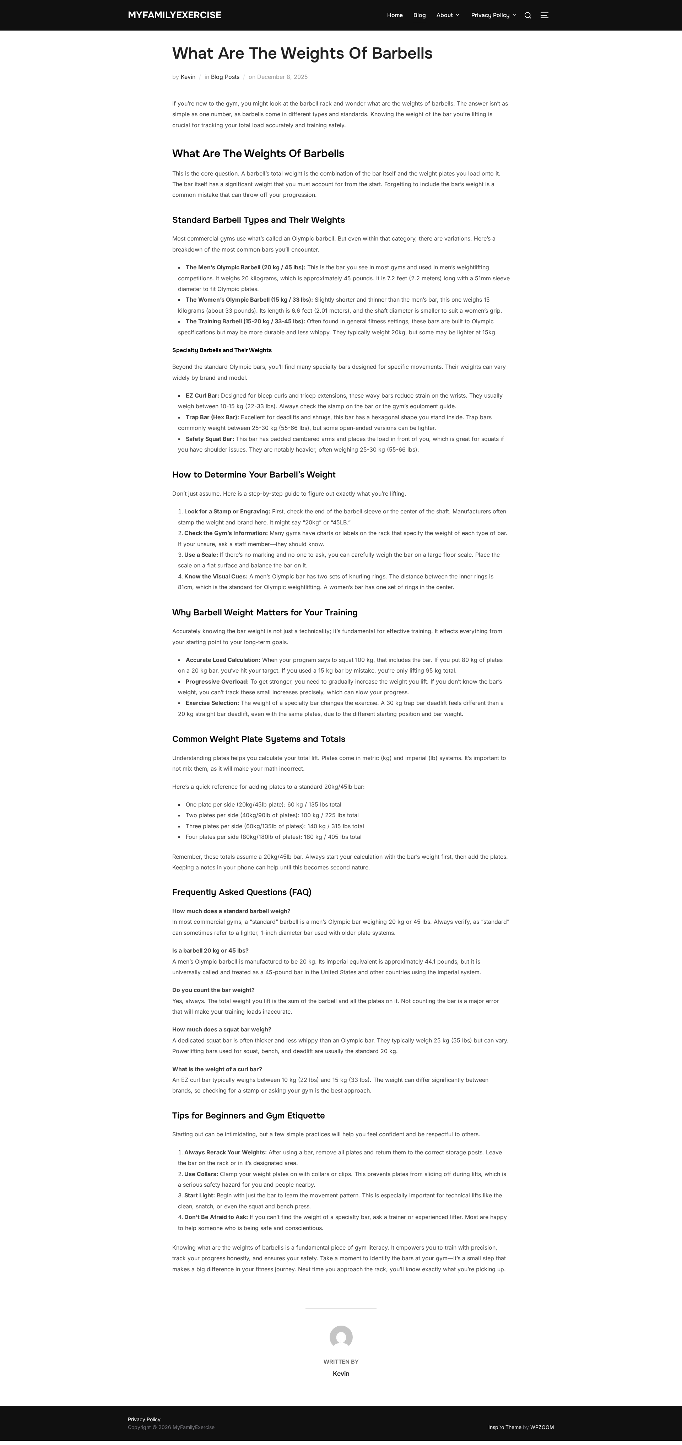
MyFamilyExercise (174, 15)
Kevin (188, 76)
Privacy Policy (490, 15)
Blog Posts (225, 76)
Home (395, 15)
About (445, 15)
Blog (419, 15)
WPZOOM (542, 1427)
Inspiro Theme (504, 1427)
